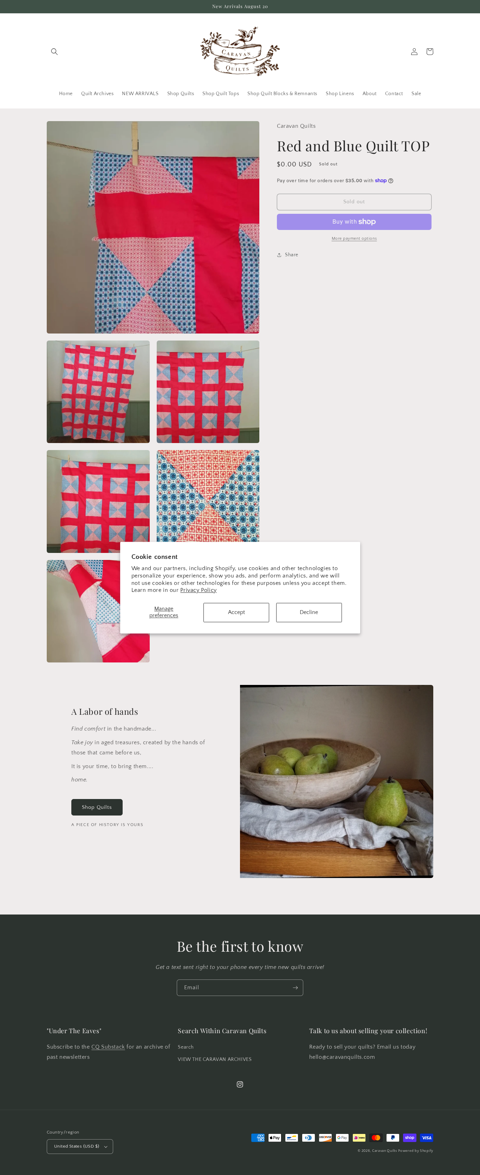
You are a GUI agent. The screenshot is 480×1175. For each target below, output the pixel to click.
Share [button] (291, 255)
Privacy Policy (198, 590)
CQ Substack (108, 1047)
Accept (236, 612)
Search (186, 1047)
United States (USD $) (76, 1146)
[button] (54, 51)
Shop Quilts (97, 807)
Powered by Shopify (415, 1151)
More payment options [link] (354, 238)
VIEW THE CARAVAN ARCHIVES (215, 1059)
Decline (309, 612)
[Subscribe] (295, 987)
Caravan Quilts (384, 1151)
